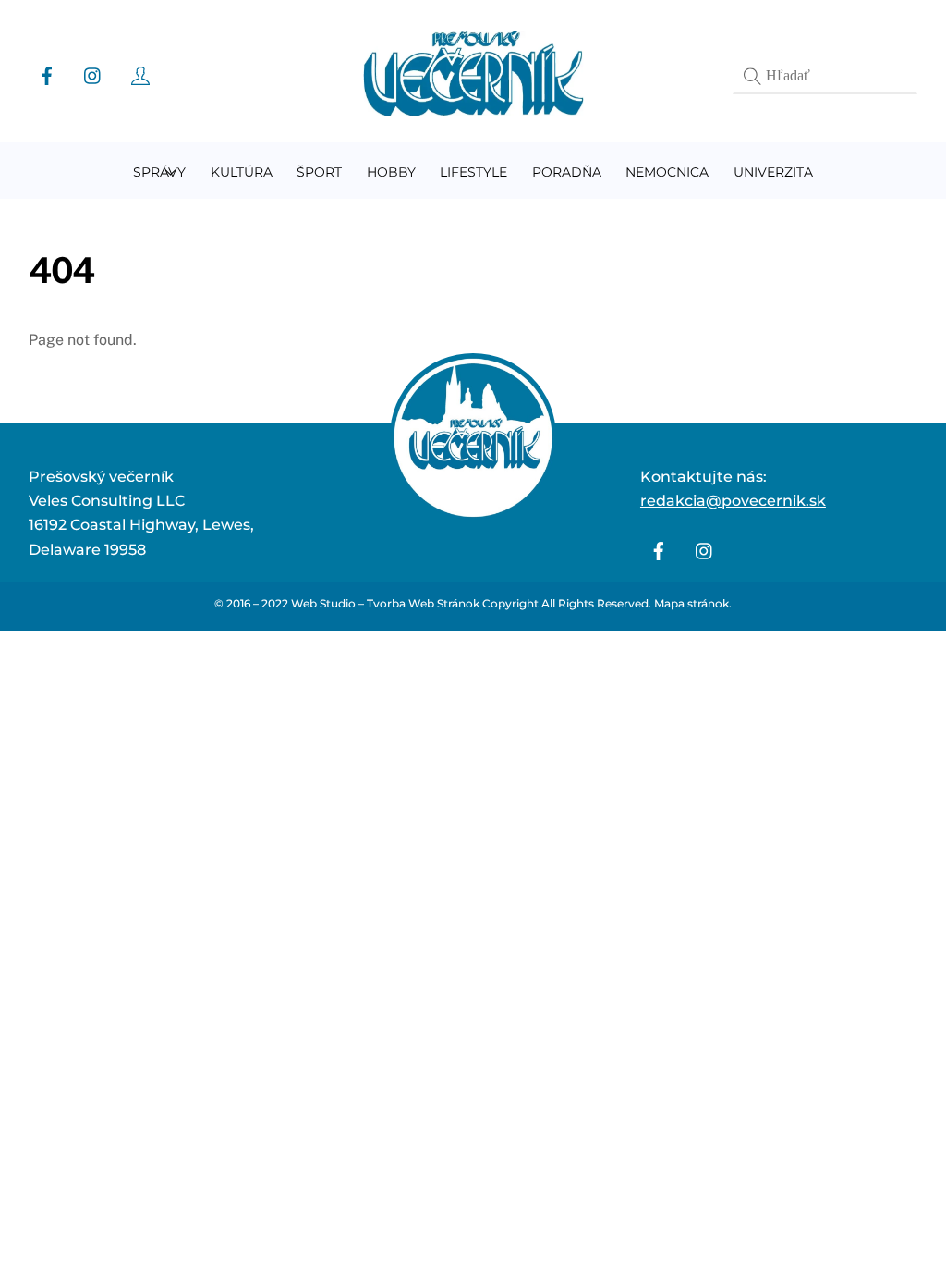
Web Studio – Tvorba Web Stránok (385, 603)
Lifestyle (473, 172)
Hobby (391, 172)
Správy (159, 172)
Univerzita (773, 172)
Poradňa (566, 172)
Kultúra (242, 172)
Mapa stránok (691, 603)
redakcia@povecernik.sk (733, 500)
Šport (319, 172)
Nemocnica (667, 172)
